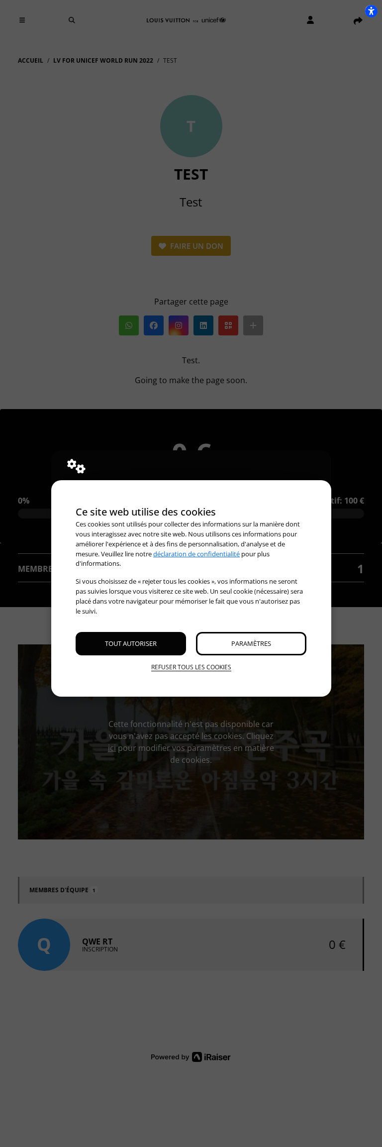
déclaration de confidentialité (196, 553)
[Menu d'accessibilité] (371, 11)
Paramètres (251, 643)
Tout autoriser (131, 643)
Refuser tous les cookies (191, 667)
